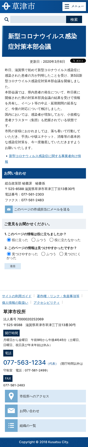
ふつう (41, 240)
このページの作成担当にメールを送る (42, 209)
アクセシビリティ (47, 303)
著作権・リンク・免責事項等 (58, 296)
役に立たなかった (67, 240)
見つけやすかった (25, 254)
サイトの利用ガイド (17, 296)
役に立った (20, 240)
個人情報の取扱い (15, 303)
